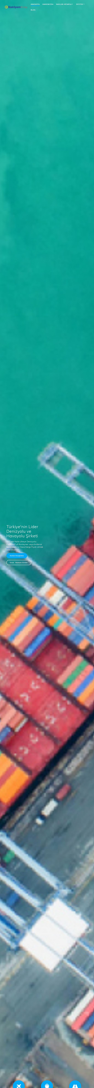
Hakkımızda (47, 4)
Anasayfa (35, 4)
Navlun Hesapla (64, 4)
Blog (33, 10)
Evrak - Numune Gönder (19, 562)
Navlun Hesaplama (17, 556)
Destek (79, 4)
